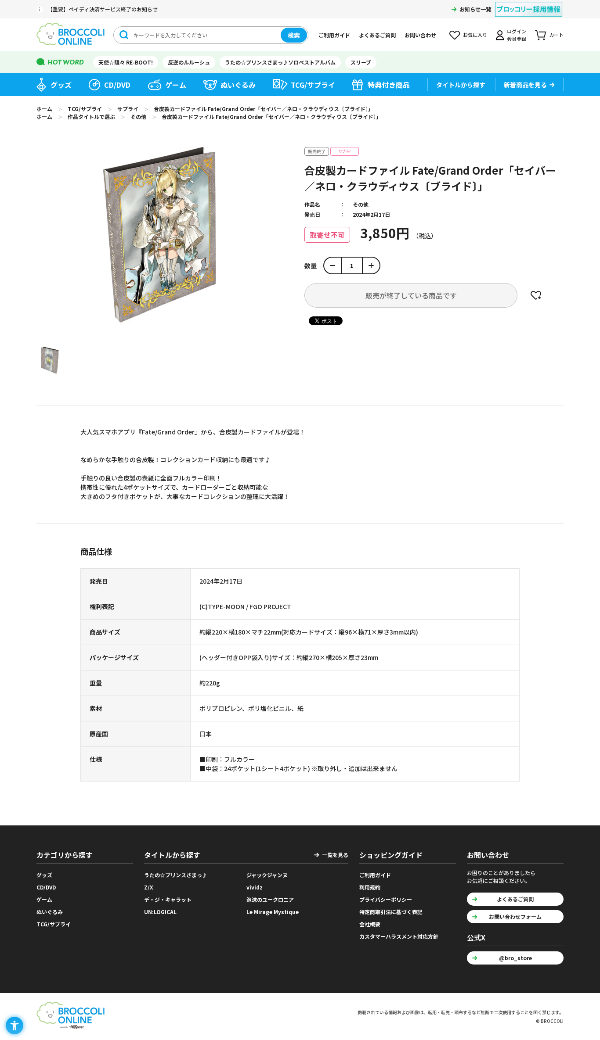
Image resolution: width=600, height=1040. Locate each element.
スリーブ (361, 62)
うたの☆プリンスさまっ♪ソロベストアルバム (280, 62)
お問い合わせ (420, 35)
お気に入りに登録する (536, 295)
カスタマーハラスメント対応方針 (398, 936)
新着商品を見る (525, 84)
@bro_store (515, 957)
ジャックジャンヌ (267, 875)
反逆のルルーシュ (189, 62)
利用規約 (369, 887)
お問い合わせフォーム (515, 916)
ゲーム (175, 84)
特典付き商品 (389, 84)
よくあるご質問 (377, 35)
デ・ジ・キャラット (168, 899)
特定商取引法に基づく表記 (391, 911)
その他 (361, 204)
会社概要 (369, 924)
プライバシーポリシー (385, 899)
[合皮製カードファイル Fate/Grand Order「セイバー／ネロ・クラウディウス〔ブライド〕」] (50, 360)
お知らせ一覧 (475, 9)
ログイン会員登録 (516, 35)
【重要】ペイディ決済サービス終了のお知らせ (102, 9)
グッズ (61, 84)
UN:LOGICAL (160, 911)
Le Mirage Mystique (272, 911)
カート (556, 34)
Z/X (148, 887)
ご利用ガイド (334, 35)
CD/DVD (117, 84)
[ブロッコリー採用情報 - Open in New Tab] (529, 3)
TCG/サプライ (313, 84)
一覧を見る (335, 854)
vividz (254, 887)
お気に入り (475, 34)
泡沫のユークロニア (270, 899)
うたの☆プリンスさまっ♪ (175, 875)
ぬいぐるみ (238, 84)
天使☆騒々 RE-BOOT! (125, 62)
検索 (294, 35)
